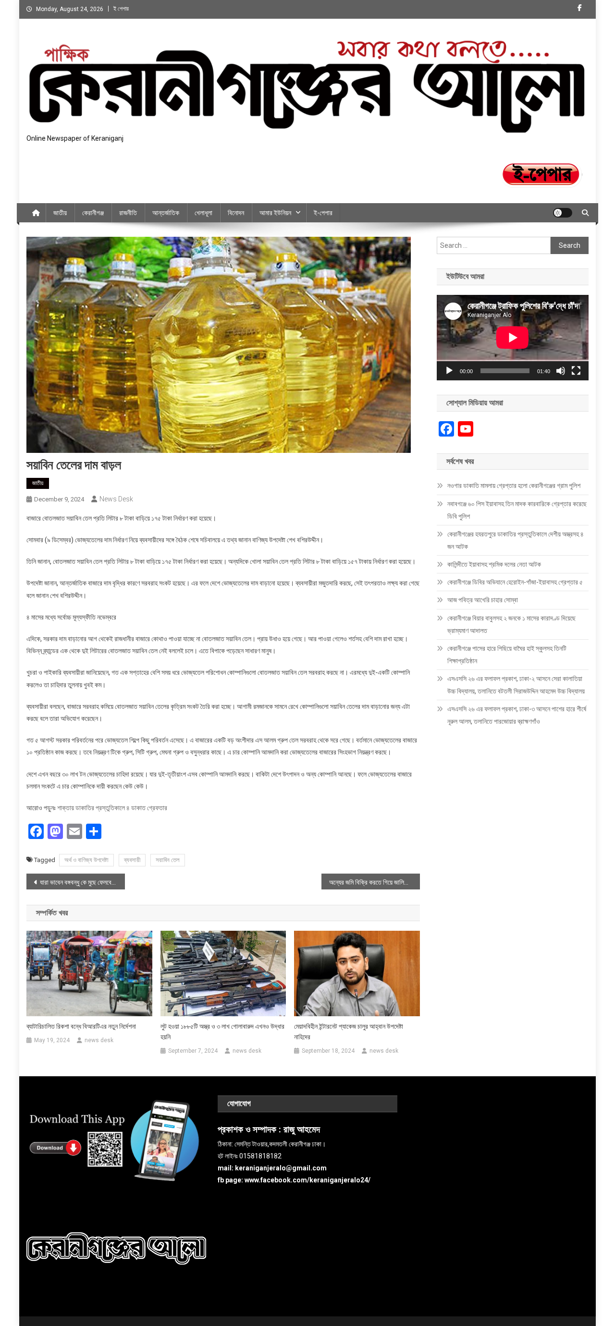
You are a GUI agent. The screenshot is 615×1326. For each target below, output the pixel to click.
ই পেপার (121, 8)
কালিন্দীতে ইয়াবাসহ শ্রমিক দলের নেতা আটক (494, 564)
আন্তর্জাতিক (165, 213)
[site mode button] (562, 213)
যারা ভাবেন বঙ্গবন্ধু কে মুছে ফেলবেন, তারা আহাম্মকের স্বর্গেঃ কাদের (82, 882)
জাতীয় (60, 213)
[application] (513, 337)
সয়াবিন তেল (168, 860)
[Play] (449, 371)
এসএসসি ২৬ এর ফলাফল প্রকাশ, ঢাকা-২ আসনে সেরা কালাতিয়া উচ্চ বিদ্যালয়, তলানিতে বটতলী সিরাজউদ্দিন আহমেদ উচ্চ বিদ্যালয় (516, 685)
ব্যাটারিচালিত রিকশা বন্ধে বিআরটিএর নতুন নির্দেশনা (81, 1026)
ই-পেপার (323, 213)
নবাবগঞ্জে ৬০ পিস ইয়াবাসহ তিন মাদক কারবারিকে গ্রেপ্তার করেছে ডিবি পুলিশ (517, 510)
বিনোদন (236, 213)
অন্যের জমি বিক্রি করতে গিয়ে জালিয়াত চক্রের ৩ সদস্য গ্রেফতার (374, 882)
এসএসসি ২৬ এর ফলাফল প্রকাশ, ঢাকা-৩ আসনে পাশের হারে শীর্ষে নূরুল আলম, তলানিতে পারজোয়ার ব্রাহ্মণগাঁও (516, 715)
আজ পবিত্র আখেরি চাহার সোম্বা (482, 600)
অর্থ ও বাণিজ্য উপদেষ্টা (86, 860)
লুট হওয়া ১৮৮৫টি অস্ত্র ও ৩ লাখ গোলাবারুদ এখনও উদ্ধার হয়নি (222, 1031)
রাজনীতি (128, 213)
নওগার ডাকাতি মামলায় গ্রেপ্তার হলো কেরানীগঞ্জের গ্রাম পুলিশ (513, 485)
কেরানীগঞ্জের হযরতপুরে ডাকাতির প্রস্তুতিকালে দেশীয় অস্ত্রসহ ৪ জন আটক (515, 540)
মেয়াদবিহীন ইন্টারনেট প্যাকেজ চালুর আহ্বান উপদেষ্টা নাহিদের (348, 1031)
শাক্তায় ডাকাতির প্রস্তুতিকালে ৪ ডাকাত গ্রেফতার (112, 808)
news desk (116, 499)
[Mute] (561, 371)
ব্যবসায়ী (132, 860)
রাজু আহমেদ (301, 1129)
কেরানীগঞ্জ (93, 213)
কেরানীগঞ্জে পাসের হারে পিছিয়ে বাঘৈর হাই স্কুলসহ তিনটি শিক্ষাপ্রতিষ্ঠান (506, 655)
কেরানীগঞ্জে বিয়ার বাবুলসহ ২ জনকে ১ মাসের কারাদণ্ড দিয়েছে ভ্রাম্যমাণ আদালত (511, 624)
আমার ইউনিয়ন (275, 213)
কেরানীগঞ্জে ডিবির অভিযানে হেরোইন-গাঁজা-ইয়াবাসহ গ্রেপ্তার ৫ (515, 582)
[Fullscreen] (576, 371)
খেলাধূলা (203, 213)
